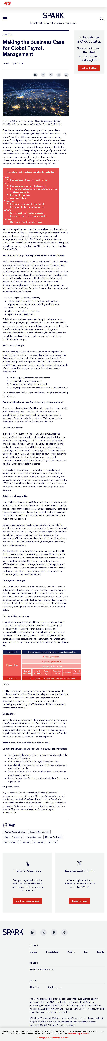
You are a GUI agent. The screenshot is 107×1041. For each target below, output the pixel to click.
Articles (25, 842)
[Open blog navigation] (5, 18)
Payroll (52, 842)
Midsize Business (53, 837)
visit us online (36, 806)
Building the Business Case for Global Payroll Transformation (35, 748)
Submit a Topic (79, 900)
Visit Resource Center (27, 900)
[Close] (102, 1032)
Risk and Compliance (39, 832)
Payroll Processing (13, 837)
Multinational (11, 842)
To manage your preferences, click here (53, 1038)
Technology (39, 842)
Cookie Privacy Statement (78, 1033)
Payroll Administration (15, 832)
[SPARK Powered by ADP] (53, 15)
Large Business (34, 837)
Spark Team (17, 63)
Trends (8, 34)
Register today (11, 786)
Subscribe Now (89, 68)
